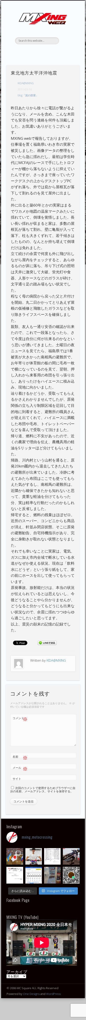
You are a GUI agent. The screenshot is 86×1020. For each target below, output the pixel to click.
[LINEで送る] (47, 642)
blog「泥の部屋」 (28, 95)
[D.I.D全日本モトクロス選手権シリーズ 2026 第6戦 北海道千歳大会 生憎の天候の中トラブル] (14, 875)
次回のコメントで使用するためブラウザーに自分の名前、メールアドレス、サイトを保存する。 (42, 789)
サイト (17, 779)
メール (20, 768)
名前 (20, 757)
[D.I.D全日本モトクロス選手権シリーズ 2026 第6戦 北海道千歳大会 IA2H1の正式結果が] (52, 856)
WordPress (53, 994)
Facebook (28, 51)
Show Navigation (68, 39)
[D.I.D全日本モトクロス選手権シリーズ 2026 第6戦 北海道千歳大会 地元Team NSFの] (71, 875)
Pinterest (46, 51)
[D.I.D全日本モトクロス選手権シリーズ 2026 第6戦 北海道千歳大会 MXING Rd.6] (52, 875)
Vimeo (56, 51)
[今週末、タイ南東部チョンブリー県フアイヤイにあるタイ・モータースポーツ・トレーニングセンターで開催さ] (33, 856)
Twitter (37, 51)
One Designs (31, 994)
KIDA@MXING (26, 83)
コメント (20, 718)
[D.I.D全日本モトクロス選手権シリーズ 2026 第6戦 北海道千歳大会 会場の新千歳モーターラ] (33, 875)
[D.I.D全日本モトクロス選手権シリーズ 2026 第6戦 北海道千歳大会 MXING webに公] (71, 856)
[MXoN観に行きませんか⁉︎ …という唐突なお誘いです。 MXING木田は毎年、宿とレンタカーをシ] (14, 856)
